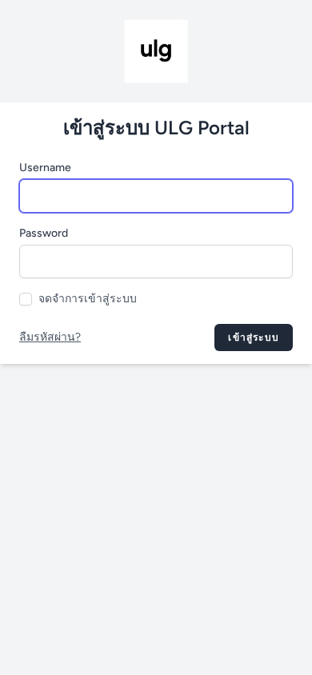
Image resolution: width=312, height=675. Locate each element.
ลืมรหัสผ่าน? (50, 337)
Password (43, 233)
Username (45, 167)
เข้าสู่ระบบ (253, 337)
